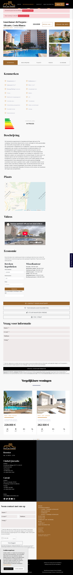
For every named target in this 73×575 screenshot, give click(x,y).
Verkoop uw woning (46, 519)
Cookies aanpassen (19, 568)
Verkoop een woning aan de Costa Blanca (52, 562)
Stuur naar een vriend (37, 312)
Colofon (40, 527)
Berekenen (14, 289)
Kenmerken (10, 62)
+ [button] (6, 184)
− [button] (6, 186)
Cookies (40, 530)
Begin (19, 4)
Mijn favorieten (49, 4)
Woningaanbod (44, 507)
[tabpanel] (20, 412)
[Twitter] (7, 499)
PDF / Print (37, 317)
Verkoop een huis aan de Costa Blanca (53, 564)
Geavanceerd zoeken (28, 10)
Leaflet (25, 210)
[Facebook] (4, 499)
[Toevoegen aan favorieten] (34, 392)
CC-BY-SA (43, 210)
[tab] (25, 73)
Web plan (41, 531)
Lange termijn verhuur (49, 509)
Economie (63, 62)
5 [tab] (39, 439)
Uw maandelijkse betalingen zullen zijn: (13, 292)
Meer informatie (7, 565)
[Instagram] (14, 499)
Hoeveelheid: (8, 269)
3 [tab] (36, 439)
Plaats (39, 62)
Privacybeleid (63, 363)
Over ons (41, 516)
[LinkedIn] (9, 499)
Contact (39, 4)
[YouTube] (12, 499)
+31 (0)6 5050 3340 (8, 472)
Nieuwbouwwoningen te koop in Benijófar (52, 570)
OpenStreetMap (33, 210)
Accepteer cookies (8, 568)
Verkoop (44, 512)
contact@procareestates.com (11, 495)
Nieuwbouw (45, 511)
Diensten (41, 518)
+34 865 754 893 (8, 487)
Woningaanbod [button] (28, 4)
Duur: (6, 281)
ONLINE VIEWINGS (71, 259)
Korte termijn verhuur (49, 514)
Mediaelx (46, 535)
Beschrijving (25, 62)
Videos (50, 62)
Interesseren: (8, 275)
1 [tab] (33, 439)
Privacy (40, 529)
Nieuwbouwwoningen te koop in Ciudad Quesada (52, 572)
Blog (40, 521)
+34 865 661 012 (8, 470)
